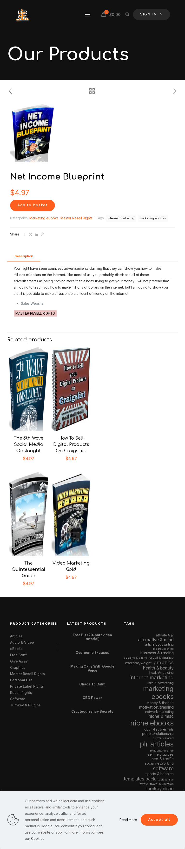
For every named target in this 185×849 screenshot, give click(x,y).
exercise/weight (138, 663)
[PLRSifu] (22, 14)
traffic (144, 784)
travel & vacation (162, 784)
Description (23, 256)
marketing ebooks (152, 218)
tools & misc (166, 779)
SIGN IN (148, 14)
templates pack (140, 779)
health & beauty (158, 667)
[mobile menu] (87, 14)
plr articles (157, 744)
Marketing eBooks (44, 218)
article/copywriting (159, 644)
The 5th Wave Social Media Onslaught (28, 444)
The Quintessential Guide (28, 569)
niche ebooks (152, 723)
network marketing (159, 712)
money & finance (160, 703)
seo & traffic (163, 758)
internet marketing (121, 218)
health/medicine (161, 673)
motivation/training (156, 707)
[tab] (23, 256)
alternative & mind (156, 639)
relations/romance (162, 750)
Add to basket (32, 205)
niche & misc (161, 716)
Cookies (37, 838)
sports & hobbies (159, 774)
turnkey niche (160, 788)
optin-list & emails (159, 729)
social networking (159, 763)
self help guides (161, 754)
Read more (128, 820)
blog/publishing (163, 648)
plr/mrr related (163, 738)
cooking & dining (135, 657)
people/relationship (158, 734)
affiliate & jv (165, 635)
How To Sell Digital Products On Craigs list (71, 444)
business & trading (157, 652)
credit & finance (161, 657)
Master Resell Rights (76, 218)
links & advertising (160, 683)
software (163, 769)
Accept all (159, 819)
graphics (164, 662)
